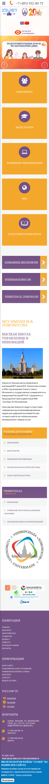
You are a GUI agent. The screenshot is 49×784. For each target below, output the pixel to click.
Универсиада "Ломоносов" (22, 296)
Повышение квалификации (24, 162)
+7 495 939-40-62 (15, 738)
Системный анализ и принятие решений (25, 522)
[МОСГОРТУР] (11, 586)
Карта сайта (7, 666)
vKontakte (11, 698)
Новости (6, 642)
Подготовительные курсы (24, 234)
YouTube (10, 707)
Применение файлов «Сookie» (16, 672)
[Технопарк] (17, 592)
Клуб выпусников (10, 645)
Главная (6, 627)
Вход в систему (9, 681)
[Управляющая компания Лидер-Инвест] (24, 597)
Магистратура (24, 127)
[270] (9, 12)
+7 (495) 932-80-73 (29, 3)
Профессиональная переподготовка (23, 467)
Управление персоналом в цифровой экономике (22, 512)
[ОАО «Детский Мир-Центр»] (28, 592)
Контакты (6, 648)
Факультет (6, 630)
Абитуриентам (9, 633)
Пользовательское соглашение (17, 669)
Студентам (7, 636)
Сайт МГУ (6, 678)
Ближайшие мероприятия (21, 262)
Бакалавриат (24, 91)
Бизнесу (6, 639)
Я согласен (7, 780)
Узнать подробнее (24, 775)
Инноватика (12, 502)
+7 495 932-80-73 (15, 731)
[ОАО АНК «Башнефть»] (32, 586)
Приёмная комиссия (18, 279)
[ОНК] (24, 601)
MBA (24, 198)
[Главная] (32, 12)
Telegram (11, 703)
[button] (45, 65)
